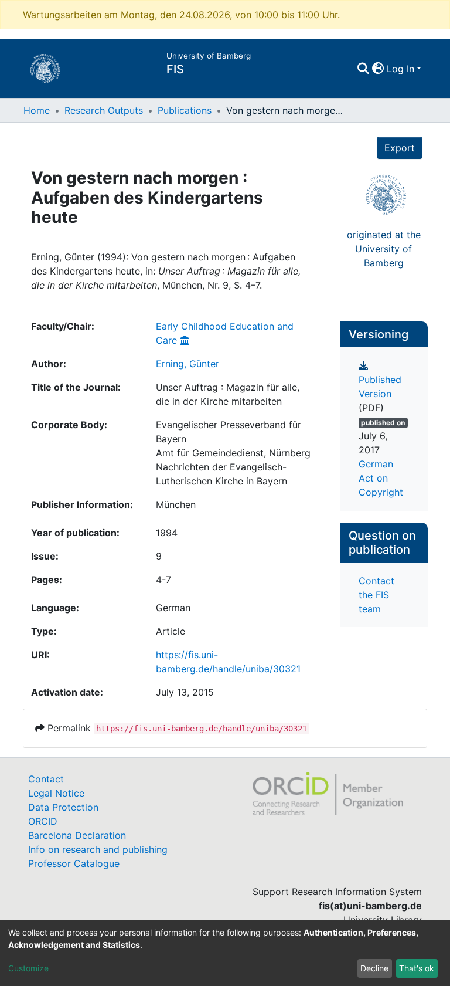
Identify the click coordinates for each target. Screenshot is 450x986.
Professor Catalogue (74, 863)
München (176, 504)
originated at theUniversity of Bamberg (384, 249)
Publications (185, 110)
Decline (374, 968)
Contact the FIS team (376, 595)
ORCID (42, 821)
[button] (378, 69)
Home (36, 110)
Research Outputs (103, 110)
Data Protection (63, 807)
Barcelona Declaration (77, 835)
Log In (400, 68)
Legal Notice (56, 793)
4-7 (163, 579)
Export (399, 148)
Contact (46, 779)
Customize (28, 968)
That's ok (416, 968)
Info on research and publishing (98, 849)
